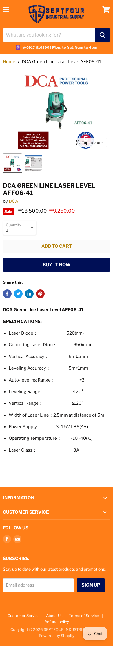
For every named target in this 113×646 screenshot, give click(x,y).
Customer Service (24, 615)
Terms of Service (84, 615)
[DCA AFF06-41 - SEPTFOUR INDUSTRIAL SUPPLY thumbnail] (12, 163)
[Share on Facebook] (7, 293)
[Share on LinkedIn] (29, 293)
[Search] (102, 35)
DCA (13, 201)
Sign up (90, 585)
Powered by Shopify (56, 635)
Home (9, 61)
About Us (54, 615)
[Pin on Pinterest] (40, 293)
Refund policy (56, 621)
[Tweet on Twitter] (18, 293)
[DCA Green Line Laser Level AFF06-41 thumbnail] (33, 163)
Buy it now (56, 264)
